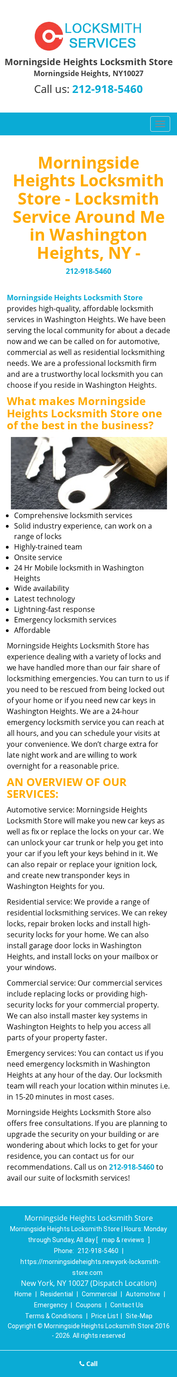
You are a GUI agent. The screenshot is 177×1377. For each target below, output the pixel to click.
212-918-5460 (107, 88)
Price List (104, 1316)
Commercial (99, 1294)
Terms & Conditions (54, 1316)
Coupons (89, 1305)
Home (23, 1294)
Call (91, 1363)
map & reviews (124, 1239)
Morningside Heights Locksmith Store (75, 298)
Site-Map (139, 1316)
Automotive (143, 1294)
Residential (56, 1294)
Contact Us (126, 1305)
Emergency (50, 1305)
